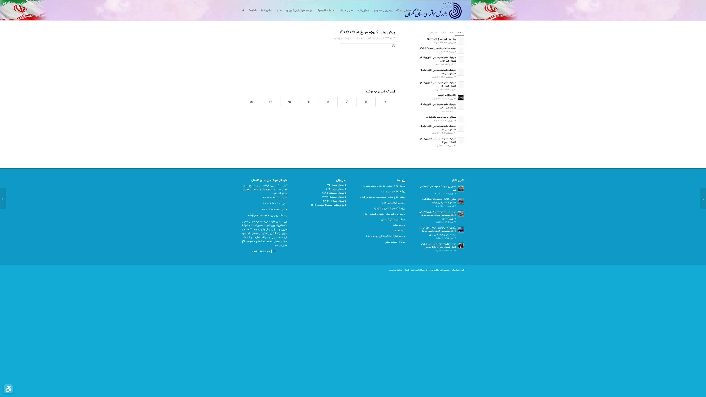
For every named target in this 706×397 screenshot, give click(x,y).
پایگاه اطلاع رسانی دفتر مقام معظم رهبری (384, 186)
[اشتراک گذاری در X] (365, 102)
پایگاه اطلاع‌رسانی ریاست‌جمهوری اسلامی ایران (382, 197)
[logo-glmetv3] (428, 10)
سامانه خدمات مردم (395, 242)
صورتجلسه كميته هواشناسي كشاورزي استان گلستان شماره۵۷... (438, 127)
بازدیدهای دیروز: (338, 189)
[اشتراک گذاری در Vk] (289, 102)
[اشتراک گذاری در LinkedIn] (327, 102)
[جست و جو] (243, 10)
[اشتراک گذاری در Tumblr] (308, 102)
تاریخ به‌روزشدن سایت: (336, 205)
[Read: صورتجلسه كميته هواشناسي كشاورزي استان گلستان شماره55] (461, 72)
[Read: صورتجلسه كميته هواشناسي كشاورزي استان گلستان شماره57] (461, 128)
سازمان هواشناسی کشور (393, 203)
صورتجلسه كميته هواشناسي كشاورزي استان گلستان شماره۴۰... (438, 84)
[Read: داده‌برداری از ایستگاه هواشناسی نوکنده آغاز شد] (461, 188)
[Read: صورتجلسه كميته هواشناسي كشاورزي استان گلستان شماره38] (461, 106)
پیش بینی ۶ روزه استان (370, 38)
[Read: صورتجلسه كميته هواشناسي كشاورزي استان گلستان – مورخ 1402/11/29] (461, 140)
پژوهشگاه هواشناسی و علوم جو (389, 208)
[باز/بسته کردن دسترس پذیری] (8, 388)
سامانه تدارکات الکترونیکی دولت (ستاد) (385, 236)
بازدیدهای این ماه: (338, 197)
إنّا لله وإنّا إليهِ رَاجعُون (447, 95)
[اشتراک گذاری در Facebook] (385, 102)
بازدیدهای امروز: (338, 185)
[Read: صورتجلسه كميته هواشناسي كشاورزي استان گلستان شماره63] (461, 59)
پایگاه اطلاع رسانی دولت (393, 191)
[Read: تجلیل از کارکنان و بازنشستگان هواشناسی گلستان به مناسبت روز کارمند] (461, 201)
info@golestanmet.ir (258, 215)
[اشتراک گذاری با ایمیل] (251, 102)
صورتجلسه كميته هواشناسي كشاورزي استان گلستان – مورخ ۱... (438, 140)
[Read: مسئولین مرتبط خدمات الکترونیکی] (461, 119)
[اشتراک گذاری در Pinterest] (347, 102)
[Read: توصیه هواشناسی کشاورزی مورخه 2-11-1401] (461, 50)
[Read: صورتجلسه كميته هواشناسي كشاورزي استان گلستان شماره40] (461, 84)
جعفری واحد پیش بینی (343, 38)
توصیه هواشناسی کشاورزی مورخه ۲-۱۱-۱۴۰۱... (437, 48)
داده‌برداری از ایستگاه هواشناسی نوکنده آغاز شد (438, 188)
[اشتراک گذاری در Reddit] (270, 102)
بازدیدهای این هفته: (337, 193)
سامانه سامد (399, 225)
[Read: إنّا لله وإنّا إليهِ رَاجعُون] (461, 97)
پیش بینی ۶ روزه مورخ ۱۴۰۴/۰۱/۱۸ (441, 39)
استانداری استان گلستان (393, 219)
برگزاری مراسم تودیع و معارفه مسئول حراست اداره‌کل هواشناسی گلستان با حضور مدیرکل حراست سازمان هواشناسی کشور (437, 231)
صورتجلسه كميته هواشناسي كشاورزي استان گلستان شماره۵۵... (438, 71)
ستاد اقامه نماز (398, 231)
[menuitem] (417, 10)
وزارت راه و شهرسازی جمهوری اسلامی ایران (384, 214)
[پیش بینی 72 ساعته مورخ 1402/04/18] (703, 198)
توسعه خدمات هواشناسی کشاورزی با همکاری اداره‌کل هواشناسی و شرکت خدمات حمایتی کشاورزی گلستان (437, 215)
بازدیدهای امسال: (338, 201)
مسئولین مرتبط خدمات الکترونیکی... (441, 117)
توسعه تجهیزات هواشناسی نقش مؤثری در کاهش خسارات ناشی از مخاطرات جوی (438, 245)
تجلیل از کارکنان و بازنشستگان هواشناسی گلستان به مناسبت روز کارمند (439, 200)
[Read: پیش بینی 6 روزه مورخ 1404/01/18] (461, 41)
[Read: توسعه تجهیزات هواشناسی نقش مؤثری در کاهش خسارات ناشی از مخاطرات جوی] (461, 245)
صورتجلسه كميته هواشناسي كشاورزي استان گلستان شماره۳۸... (438, 106)
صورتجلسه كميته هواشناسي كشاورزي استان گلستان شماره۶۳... (438, 59)
